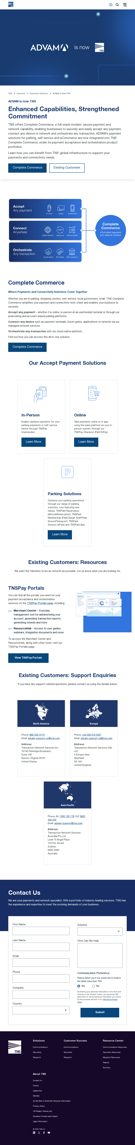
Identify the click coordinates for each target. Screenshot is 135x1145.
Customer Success (75, 1041)
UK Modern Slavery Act (42, 1111)
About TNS (39, 1074)
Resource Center (113, 1041)
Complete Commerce (27, 167)
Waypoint (37, 1058)
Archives (106, 1068)
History (36, 1086)
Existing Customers (67, 167)
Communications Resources (115, 1047)
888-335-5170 (37, 735)
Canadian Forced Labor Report (45, 1116)
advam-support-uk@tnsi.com (96, 738)
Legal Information (40, 1122)
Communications (40, 1047)
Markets (36, 1096)
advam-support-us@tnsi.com (44, 738)
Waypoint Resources (111, 1058)
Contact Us (37, 1081)
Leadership (37, 1091)
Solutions (39, 1041)
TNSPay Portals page (40, 603)
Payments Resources (112, 1052)
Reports (106, 1063)
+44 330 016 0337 (91, 735)
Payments (37, 1052)
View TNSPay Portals (28, 658)
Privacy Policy (39, 1106)
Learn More (33, 442)
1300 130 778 (67, 817)
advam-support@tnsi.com (68, 823)
